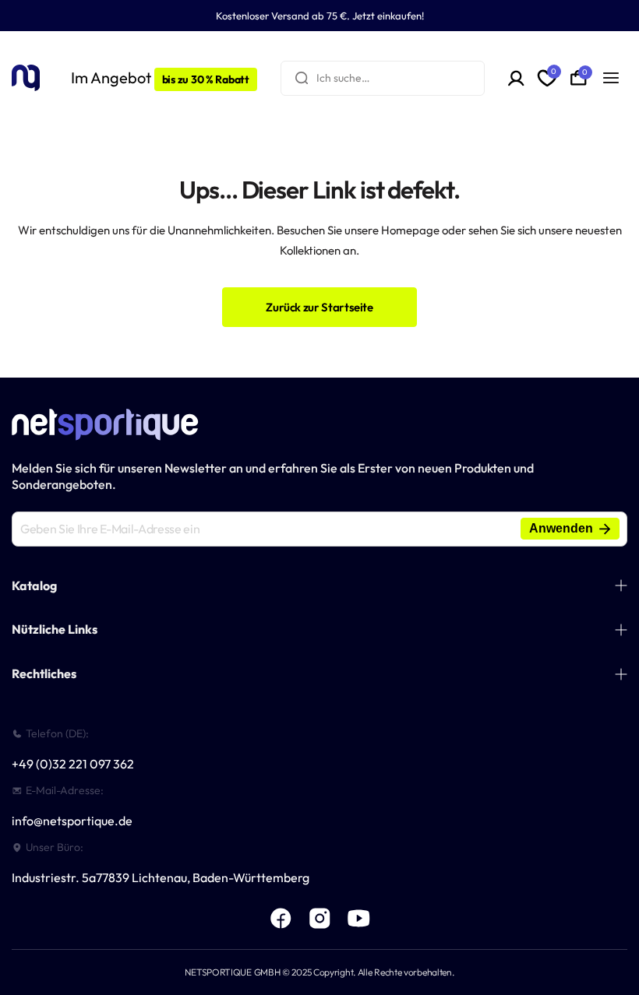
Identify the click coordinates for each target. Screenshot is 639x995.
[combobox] (383, 78)
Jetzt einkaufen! (388, 15)
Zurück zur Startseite (319, 307)
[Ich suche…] (301, 78)
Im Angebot (160, 77)
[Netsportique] (26, 77)
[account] (516, 78)
